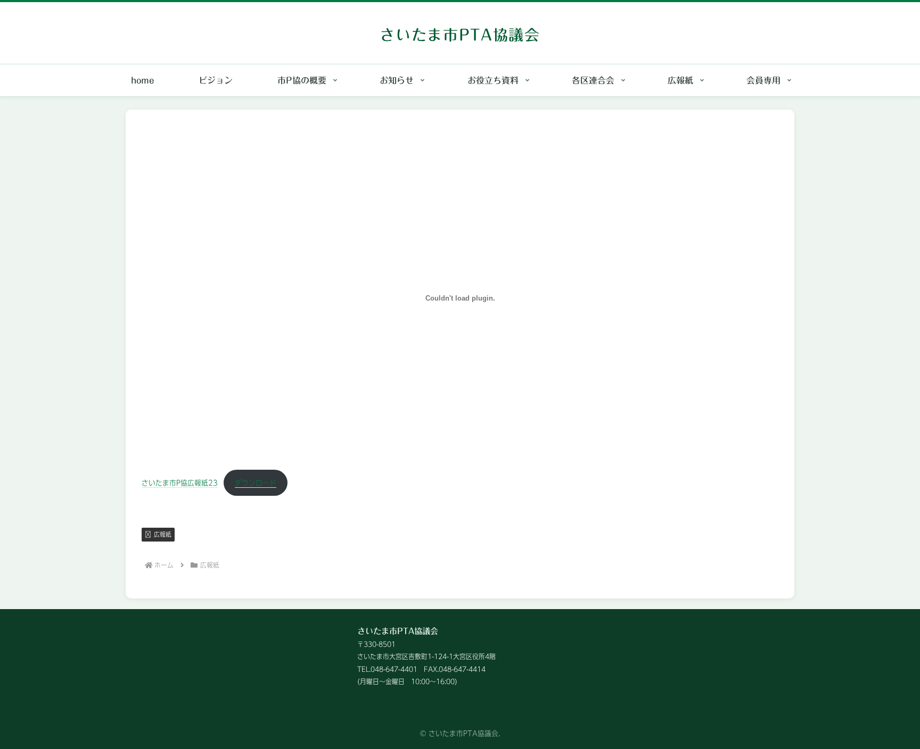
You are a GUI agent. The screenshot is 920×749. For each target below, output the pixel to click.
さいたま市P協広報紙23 (180, 483)
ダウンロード (255, 483)
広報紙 (162, 534)
